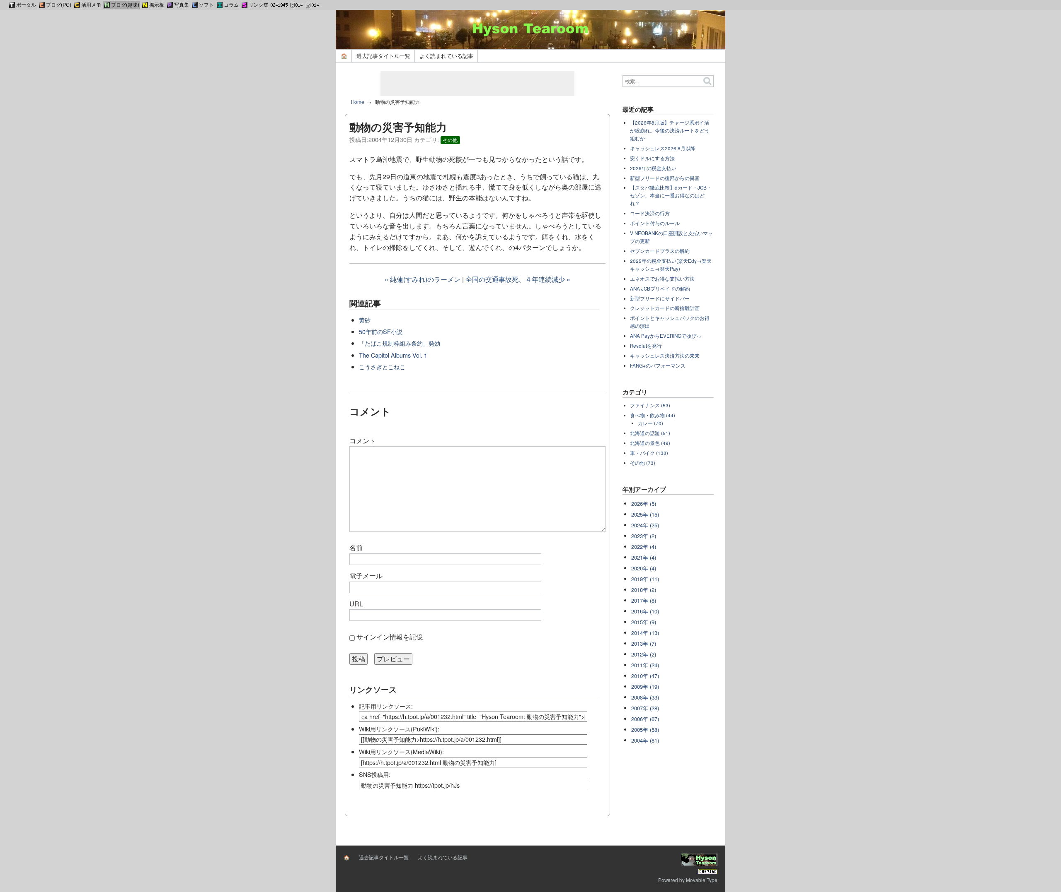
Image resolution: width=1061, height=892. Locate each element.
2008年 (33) (645, 697)
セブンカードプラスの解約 (660, 251)
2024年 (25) (645, 525)
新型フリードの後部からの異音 (665, 178)
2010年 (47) (645, 676)
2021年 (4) (643, 557)
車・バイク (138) (649, 453)
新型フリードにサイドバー (660, 298)
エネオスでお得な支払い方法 (662, 278)
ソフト (206, 4)
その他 (450, 140)
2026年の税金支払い (653, 168)
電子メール (366, 575)
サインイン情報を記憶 (389, 637)
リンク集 (259, 4)
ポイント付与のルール (655, 223)
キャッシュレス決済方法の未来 (665, 355)
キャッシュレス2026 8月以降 (662, 148)
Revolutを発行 (646, 345)
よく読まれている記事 (446, 56)
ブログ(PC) (58, 4)
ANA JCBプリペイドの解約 (660, 288)
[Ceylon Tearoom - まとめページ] (77, 5)
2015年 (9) (643, 622)
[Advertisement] (477, 83)
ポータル (26, 4)
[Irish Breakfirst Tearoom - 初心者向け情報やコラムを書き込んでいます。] (220, 5)
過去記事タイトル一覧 (383, 56)
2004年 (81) (645, 740)
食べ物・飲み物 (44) (652, 415)
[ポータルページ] (12, 5)
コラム (231, 4)
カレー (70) (650, 423)
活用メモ (91, 4)
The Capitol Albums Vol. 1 (393, 355)
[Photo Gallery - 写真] (170, 5)
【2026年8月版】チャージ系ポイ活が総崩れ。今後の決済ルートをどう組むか (670, 130)
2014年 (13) (645, 633)
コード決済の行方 (650, 213)
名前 (356, 547)
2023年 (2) (643, 536)
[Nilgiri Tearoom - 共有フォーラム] (145, 5)
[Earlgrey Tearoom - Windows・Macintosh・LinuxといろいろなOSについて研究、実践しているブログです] (42, 5)
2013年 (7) (643, 643)
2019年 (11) (645, 579)
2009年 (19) (645, 686)
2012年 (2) (643, 654)
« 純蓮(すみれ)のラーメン (422, 279)
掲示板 (156, 4)
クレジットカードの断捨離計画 (665, 308)
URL (356, 603)
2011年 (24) (645, 665)
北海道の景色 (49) (650, 443)
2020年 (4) (643, 568)
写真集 (181, 4)
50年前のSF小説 (380, 331)
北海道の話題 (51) (650, 433)
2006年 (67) (645, 719)
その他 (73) (642, 462)
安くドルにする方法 (652, 158)
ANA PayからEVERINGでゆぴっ (665, 335)
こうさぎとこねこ (382, 366)
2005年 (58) (645, 729)
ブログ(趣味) (125, 4)
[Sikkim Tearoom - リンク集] (244, 5)
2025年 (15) (645, 514)
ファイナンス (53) (650, 405)
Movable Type (701, 880)
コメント (362, 440)
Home (357, 102)
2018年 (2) (643, 590)
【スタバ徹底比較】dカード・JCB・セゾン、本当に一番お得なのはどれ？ (671, 195)
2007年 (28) (645, 708)
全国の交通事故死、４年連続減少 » (517, 279)
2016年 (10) (645, 611)
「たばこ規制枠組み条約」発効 (399, 343)
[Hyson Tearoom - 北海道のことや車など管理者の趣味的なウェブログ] (107, 5)
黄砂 (365, 319)
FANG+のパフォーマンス (658, 365)
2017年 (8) (643, 600)
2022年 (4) (643, 547)
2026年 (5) (643, 503)
